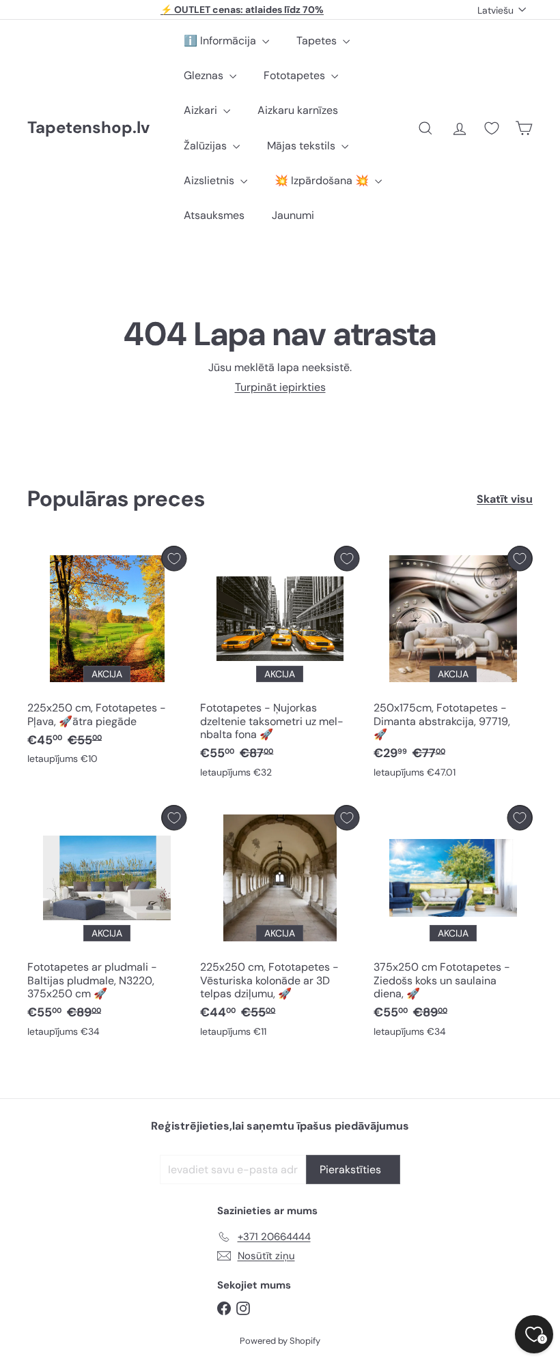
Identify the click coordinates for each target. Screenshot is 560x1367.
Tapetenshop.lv (88, 128)
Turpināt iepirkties (280, 387)
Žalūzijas (206, 145)
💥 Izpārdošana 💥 (323, 180)
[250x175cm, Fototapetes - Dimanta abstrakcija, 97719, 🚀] (453, 665)
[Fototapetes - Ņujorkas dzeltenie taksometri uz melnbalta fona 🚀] (279, 665)
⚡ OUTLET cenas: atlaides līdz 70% (242, 9)
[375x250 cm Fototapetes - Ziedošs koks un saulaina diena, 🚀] (453, 924)
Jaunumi (293, 215)
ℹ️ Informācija (221, 40)
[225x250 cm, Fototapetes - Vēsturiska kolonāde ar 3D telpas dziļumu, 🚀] (279, 924)
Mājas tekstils (302, 145)
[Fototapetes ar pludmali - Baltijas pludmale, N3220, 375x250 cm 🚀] (106, 924)
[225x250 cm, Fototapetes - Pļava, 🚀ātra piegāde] (106, 658)
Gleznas (205, 75)
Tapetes (317, 40)
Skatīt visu (505, 499)
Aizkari (202, 110)
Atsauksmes (214, 215)
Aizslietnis (210, 180)
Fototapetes (296, 75)
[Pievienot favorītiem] (173, 558)
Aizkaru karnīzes (297, 110)
